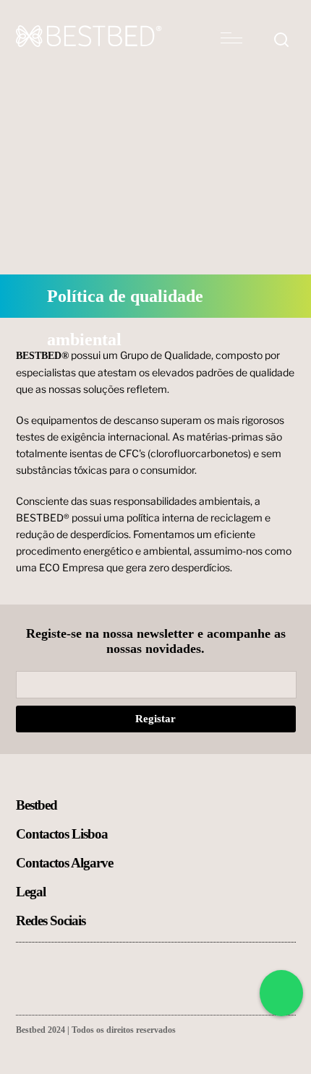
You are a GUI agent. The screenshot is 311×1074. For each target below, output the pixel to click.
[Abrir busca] (281, 41)
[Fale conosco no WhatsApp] (281, 993)
